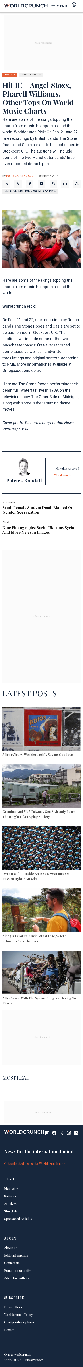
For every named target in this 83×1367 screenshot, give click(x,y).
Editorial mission (16, 1255)
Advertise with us (16, 1278)
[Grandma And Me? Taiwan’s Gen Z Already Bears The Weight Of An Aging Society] (41, 786)
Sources (10, 1196)
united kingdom (31, 74)
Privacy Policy (34, 1359)
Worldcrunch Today (18, 1314)
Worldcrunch (62, 475)
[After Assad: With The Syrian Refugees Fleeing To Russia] (41, 973)
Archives (10, 1203)
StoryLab (10, 1211)
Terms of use (12, 1359)
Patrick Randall (19, 175)
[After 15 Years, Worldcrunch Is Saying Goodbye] (41, 729)
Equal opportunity (17, 1270)
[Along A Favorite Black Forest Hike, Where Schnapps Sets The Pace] (41, 910)
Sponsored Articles (18, 1218)
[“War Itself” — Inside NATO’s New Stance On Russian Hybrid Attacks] (41, 848)
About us (10, 1248)
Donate (9, 1330)
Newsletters (13, 1307)
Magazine (11, 1188)
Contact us (12, 1263)
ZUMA (23, 429)
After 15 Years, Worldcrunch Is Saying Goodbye (37, 754)
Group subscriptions (19, 1322)
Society (9, 74)
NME (11, 364)
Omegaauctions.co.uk (21, 370)
